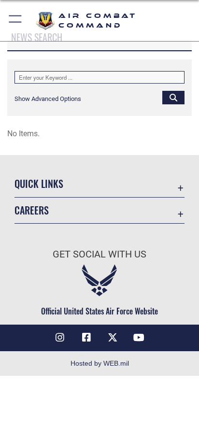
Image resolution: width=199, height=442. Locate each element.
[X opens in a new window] (112, 337)
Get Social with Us (99, 254)
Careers (31, 210)
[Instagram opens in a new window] (60, 337)
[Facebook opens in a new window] (86, 337)
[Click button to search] (173, 97)
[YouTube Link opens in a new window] (139, 337)
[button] (15, 20)
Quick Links (38, 184)
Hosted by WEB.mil (100, 363)
